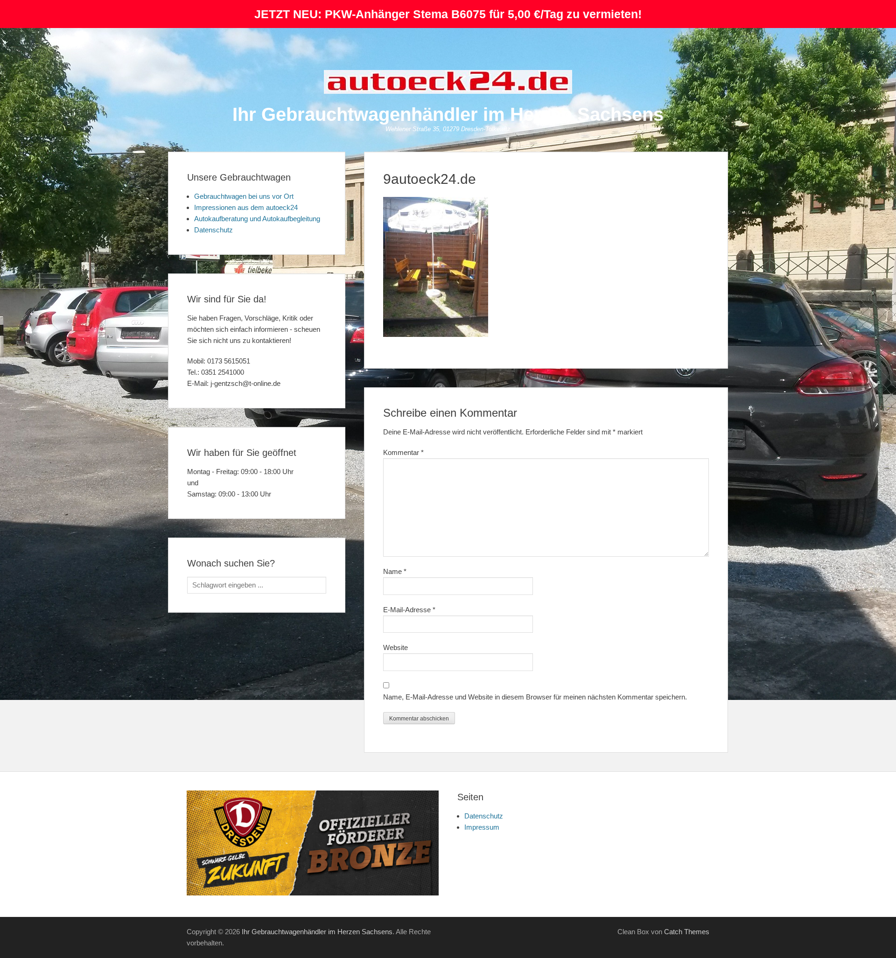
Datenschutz (213, 230)
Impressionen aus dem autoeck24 (246, 207)
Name (394, 571)
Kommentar (403, 452)
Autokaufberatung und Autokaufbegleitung (257, 219)
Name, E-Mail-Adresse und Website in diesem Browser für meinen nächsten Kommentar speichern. (535, 697)
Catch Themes (686, 932)
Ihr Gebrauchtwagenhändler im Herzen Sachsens (448, 114)
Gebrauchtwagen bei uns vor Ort (244, 196)
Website (395, 647)
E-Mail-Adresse (409, 610)
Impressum (481, 827)
